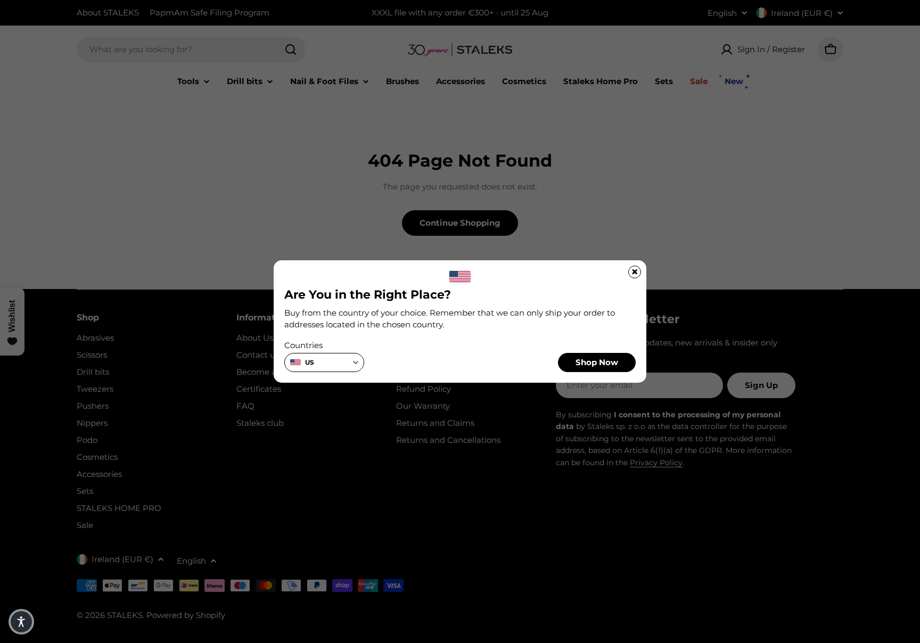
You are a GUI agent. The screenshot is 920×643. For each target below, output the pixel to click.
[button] (21, 621)
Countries (303, 345)
